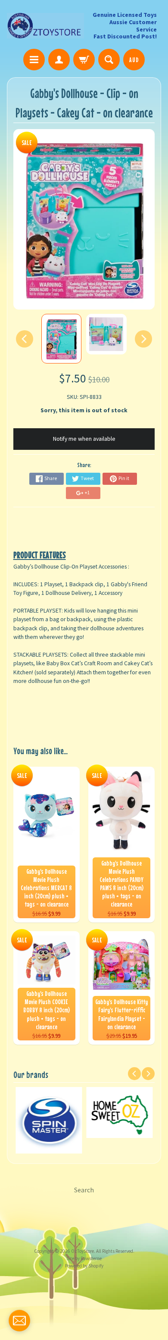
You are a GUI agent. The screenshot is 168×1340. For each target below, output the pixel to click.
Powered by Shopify (84, 1266)
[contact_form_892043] (19, 1320)
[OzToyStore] (45, 25)
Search (84, 1189)
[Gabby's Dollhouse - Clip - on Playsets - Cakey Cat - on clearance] (61, 339)
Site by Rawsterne (84, 1258)
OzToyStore (82, 1251)
